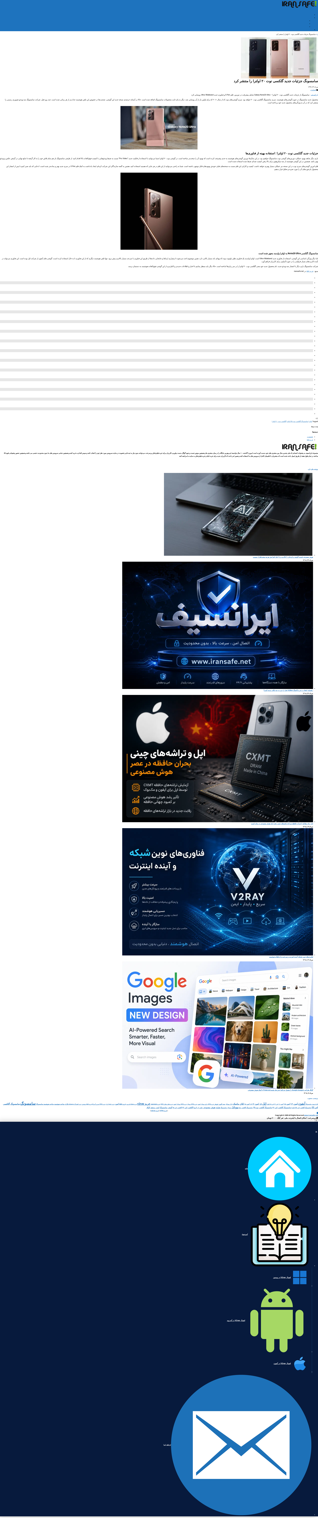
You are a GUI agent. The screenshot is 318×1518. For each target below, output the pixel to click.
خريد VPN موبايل (192, 1104)
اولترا (310, 421)
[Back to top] (317, 1113)
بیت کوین (222, 1104)
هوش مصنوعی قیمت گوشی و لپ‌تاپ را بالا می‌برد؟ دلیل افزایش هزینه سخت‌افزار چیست (283, 557)
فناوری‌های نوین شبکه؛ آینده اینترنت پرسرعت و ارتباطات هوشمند (291, 957)
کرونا (195, 1108)
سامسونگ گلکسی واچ (246, 1108)
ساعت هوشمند (59, 1104)
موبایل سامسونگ (225, 1108)
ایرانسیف (314, 95)
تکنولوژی (313, 90)
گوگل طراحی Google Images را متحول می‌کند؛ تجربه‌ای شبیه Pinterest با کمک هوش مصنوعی (280, 1090)
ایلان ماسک (238, 1103)
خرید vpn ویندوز (87, 1104)
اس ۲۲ (276, 1104)
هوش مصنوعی (209, 1107)
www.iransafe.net (311, 1115)
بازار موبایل (229, 1104)
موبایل (234, 1107)
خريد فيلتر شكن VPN (167, 1104)
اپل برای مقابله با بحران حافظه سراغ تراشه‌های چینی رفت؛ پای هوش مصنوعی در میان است (282, 824)
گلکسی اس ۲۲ (187, 1108)
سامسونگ (28, 1103)
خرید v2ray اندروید (131, 1104)
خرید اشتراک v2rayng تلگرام (73, 1104)
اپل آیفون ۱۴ (257, 1104)
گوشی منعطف (154, 1108)
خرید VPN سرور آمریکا (98, 1104)
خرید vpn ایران (110, 1104)
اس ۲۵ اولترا (270, 1104)
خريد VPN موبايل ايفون (180, 1104)
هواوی (218, 1108)
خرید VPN (163, 1111)
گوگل (148, 1108)
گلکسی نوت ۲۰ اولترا (279, 421)
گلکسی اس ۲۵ (177, 1108)
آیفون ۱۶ (280, 1104)
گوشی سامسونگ (166, 1108)
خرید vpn (309, 271)
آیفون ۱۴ (294, 1104)
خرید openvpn (155, 1104)
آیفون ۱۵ (287, 1104)
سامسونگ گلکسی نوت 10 (262, 1108)
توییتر (216, 1104)
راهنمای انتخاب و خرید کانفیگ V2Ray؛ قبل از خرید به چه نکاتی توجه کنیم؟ (288, 690)
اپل (264, 1103)
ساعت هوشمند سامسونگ (45, 1104)
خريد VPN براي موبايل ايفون (205, 1104)
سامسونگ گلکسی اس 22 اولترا (301, 1108)
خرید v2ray (143, 1103)
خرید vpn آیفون (120, 1104)
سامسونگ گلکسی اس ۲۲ (281, 1108)
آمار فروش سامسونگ (312, 1104)
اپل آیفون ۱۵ (248, 1104)
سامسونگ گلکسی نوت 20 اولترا (297, 421)
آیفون (301, 1103)
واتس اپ (200, 1108)
